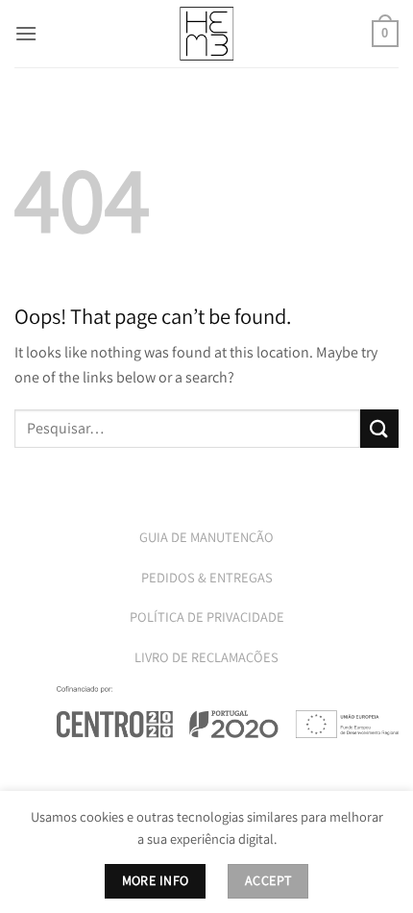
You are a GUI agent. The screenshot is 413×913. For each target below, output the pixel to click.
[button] (25, 33)
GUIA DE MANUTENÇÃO (206, 537)
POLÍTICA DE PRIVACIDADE (207, 616)
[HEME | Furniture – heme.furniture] (206, 33)
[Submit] (379, 428)
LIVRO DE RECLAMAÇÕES (206, 657)
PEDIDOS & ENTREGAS (207, 577)
